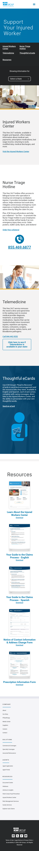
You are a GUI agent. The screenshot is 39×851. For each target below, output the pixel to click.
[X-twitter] (17, 835)
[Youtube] (25, 835)
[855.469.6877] (19, 239)
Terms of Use (10, 840)
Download (19, 518)
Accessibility (10, 842)
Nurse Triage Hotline (25, 47)
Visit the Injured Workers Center (16, 151)
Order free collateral (11, 230)
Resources (7, 60)
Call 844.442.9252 (10, 336)
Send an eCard (9, 406)
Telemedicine (8, 53)
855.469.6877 (19, 247)
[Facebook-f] (21, 835)
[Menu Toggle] (34, 4)
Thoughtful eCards (27, 53)
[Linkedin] (13, 835)
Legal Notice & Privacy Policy (24, 840)
